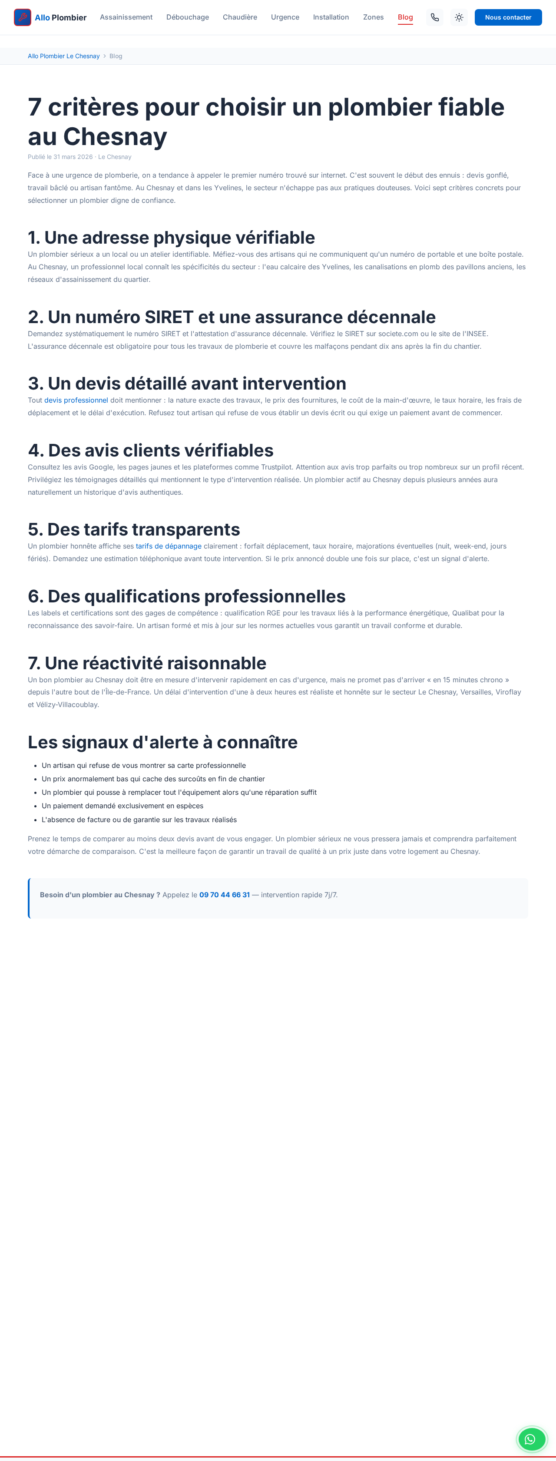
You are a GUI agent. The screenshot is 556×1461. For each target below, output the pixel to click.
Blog (405, 17)
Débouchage (187, 17)
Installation (331, 17)
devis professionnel (76, 400)
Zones (373, 17)
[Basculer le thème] (459, 17)
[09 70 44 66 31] (434, 17)
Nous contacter (508, 17)
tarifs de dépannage (169, 546)
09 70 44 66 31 (224, 894)
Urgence (285, 17)
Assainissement (126, 17)
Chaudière (240, 17)
